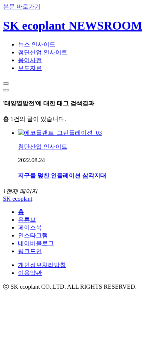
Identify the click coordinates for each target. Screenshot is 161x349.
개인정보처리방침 (42, 265)
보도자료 (30, 68)
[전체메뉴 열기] (6, 90)
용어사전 (30, 60)
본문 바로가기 (21, 6)
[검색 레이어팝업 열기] (6, 83)
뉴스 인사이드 (36, 44)
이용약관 (30, 273)
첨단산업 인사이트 (42, 52)
